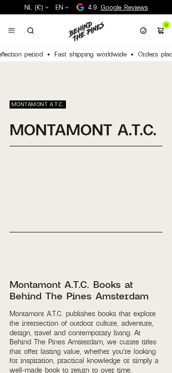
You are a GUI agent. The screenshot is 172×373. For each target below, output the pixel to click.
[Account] (143, 30)
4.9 (118, 7)
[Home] (86, 31)
